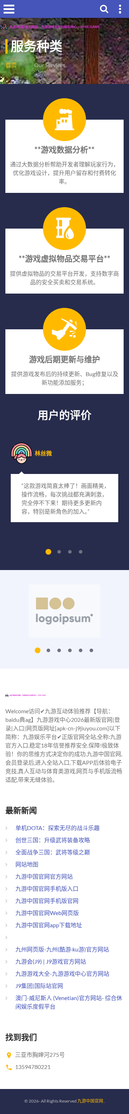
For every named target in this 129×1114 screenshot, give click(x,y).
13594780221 (33, 1066)
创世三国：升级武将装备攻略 (52, 839)
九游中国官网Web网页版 (47, 912)
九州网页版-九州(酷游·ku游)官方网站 (62, 949)
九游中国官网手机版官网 (46, 900)
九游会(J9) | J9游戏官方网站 (50, 961)
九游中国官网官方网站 (44, 876)
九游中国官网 (90, 1101)
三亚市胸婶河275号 (40, 1054)
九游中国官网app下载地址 (48, 924)
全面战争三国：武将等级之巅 (52, 852)
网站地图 (26, 864)
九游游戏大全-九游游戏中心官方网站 (62, 973)
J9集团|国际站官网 (39, 985)
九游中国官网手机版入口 (46, 888)
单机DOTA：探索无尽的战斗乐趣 (57, 827)
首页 (11, 64)
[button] (48, 552)
